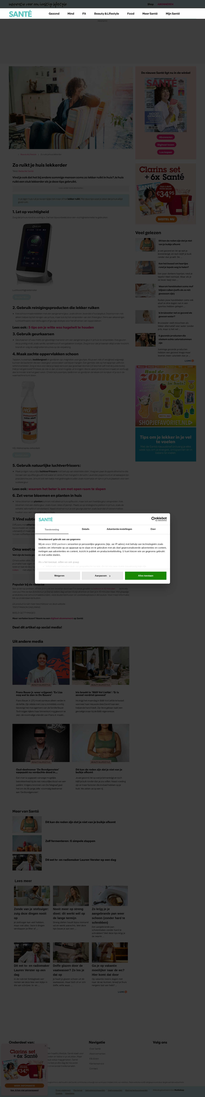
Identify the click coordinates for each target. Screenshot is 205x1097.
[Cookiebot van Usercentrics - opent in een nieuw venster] (153, 519)
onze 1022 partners (56, 544)
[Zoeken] (193, 13)
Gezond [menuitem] (54, 13)
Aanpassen (101, 575)
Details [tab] (85, 529)
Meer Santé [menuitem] (150, 13)
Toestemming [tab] (52, 529)
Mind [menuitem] (71, 13)
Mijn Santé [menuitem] (173, 13)
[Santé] (20, 13)
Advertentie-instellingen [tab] (119, 529)
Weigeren (59, 575)
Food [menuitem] (130, 13)
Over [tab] (153, 529)
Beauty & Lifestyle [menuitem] (106, 13)
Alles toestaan (145, 575)
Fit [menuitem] (84, 13)
